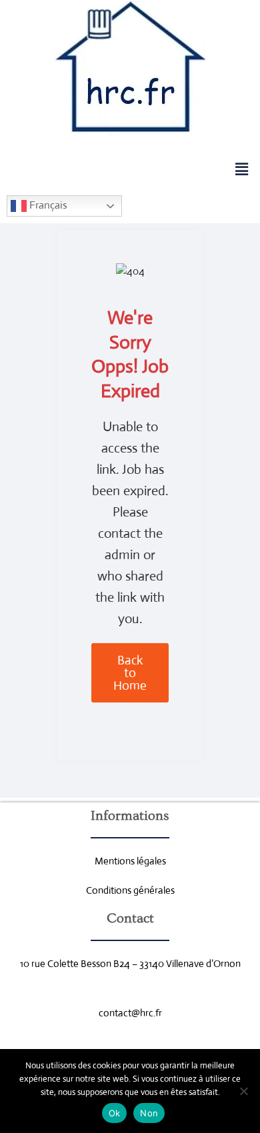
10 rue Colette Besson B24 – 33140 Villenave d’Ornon (130, 963)
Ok (115, 1113)
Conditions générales (130, 890)
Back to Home (130, 672)
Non (149, 1113)
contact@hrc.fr (130, 1012)
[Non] (243, 1091)
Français (47, 205)
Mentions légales (130, 860)
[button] (242, 169)
